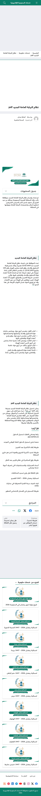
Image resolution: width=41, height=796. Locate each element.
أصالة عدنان (21, 117)
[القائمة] (37, 3)
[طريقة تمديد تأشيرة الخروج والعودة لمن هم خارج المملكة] (20, 453)
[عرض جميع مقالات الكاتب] (36, 118)
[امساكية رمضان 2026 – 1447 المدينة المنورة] (20, 620)
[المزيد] (13, 510)
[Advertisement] (20, 28)
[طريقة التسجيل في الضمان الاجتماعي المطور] (20, 491)
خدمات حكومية (24, 53)
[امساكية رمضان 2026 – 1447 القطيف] (20, 734)
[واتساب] (19, 510)
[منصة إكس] (25, 510)
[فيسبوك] (30, 510)
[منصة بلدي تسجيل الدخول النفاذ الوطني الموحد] (20, 442)
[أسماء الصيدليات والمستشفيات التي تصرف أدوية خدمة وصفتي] (20, 466)
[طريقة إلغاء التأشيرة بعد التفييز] (20, 447)
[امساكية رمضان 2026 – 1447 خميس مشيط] (20, 757)
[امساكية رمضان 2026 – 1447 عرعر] (20, 688)
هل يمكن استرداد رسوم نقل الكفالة (10, 521)
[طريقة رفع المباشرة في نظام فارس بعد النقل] (20, 460)
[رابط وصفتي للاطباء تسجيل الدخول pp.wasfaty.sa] (20, 435)
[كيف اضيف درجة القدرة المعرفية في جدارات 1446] (20, 484)
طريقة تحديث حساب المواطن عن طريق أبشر (30, 522)
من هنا (28, 411)
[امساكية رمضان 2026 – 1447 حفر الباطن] (20, 665)
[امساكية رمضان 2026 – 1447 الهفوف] (20, 711)
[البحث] (4, 3)
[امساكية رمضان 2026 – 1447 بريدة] (20, 643)
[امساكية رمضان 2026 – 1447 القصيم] (20, 478)
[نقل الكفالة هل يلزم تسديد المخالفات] (20, 473)
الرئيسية (36, 53)
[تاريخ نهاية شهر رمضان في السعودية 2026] (20, 597)
